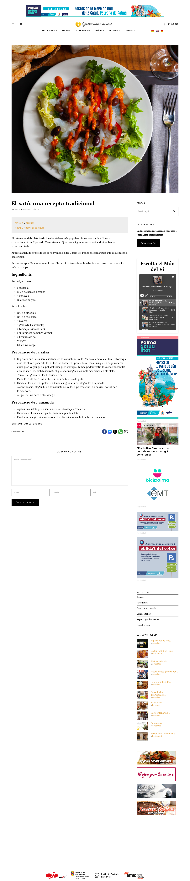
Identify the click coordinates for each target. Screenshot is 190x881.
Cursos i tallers (144, 613)
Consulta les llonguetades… (158, 693)
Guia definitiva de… (161, 682)
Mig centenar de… (160, 713)
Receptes (156, 705)
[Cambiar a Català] (152, 30)
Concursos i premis (146, 608)
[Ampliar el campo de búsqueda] (21, 24)
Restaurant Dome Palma (163, 733)
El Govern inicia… (160, 661)
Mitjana (19, 228)
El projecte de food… (161, 640)
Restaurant (157, 653)
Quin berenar (143, 624)
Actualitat (156, 643)
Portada (141, 597)
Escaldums (156, 702)
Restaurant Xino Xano (162, 651)
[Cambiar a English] (157, 30)
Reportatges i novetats (148, 619)
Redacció (16, 209)
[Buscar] (174, 211)
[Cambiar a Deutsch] (162, 30)
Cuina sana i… (158, 723)
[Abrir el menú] (13, 24)
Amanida (30, 223)
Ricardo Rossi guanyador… (164, 671)
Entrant (19, 223)
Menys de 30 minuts (34, 228)
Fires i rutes (142, 602)
